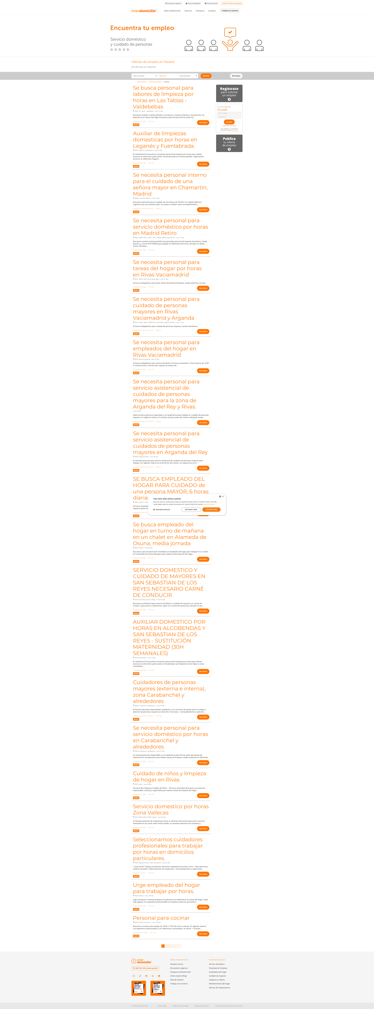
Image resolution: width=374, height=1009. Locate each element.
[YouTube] (159, 976)
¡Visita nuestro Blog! (178, 976)
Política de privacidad (180, 1006)
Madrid (136, 125)
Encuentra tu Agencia (179, 968)
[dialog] (187, 504)
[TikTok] (140, 976)
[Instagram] (133, 976)
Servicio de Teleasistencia (219, 987)
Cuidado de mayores (217, 976)
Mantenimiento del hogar (219, 983)
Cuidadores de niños (139, 873)
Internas (158, 208)
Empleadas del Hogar (139, 121)
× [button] (223, 496)
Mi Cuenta (236, 76)
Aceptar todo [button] (211, 509)
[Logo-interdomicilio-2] (141, 961)
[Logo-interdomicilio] (144, 10)
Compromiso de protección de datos (229, 1006)
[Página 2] (179, 946)
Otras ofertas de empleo (140, 932)
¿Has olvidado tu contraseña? (229, 129)
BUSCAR (206, 76)
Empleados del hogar (217, 972)
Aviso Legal (162, 1006)
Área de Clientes (176, 980)
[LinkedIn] (152, 976)
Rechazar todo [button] (191, 509)
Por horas (151, 121)
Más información (209, 504)
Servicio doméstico (217, 964)
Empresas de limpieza (218, 968)
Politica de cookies (202, 1006)
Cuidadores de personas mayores (143, 208)
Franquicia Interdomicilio (180, 972)
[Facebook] (146, 976)
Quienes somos (176, 964)
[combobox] (220, 496)
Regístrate (235, 130)
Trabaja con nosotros (179, 983)
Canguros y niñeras (217, 980)
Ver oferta (203, 122)
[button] (182, 10)
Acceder (229, 122)
